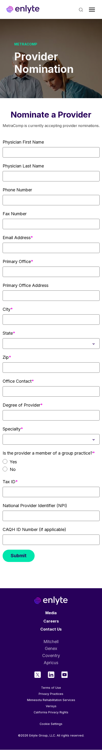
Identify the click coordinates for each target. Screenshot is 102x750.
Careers (51, 621)
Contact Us (51, 629)
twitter (37, 674)
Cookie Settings (51, 724)
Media (51, 613)
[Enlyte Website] (51, 600)
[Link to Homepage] (23, 9)
